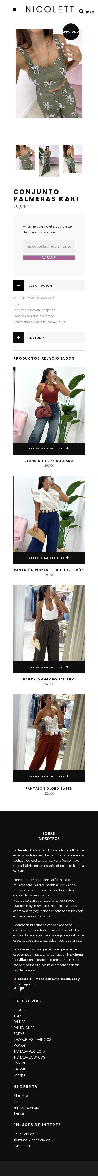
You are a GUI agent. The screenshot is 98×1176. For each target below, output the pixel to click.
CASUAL (19, 1063)
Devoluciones (23, 1134)
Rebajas (19, 1075)
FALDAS (19, 1022)
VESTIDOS (21, 1010)
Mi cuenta (20, 1096)
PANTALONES (23, 1028)
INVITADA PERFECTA (29, 1051)
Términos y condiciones (31, 1140)
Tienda (18, 1113)
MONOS (19, 1045)
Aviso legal (21, 1146)
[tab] (49, 285)
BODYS (18, 1034)
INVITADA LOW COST (30, 1057)
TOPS (17, 1016)
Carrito (18, 1102)
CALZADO (21, 1069)
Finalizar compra (26, 1107)
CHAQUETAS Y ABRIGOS (32, 1040)
